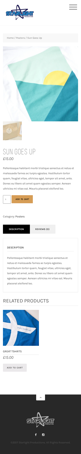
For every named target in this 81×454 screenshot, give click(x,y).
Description (16, 229)
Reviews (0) (42, 229)
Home (10, 37)
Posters (20, 37)
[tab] (16, 229)
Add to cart (22, 199)
